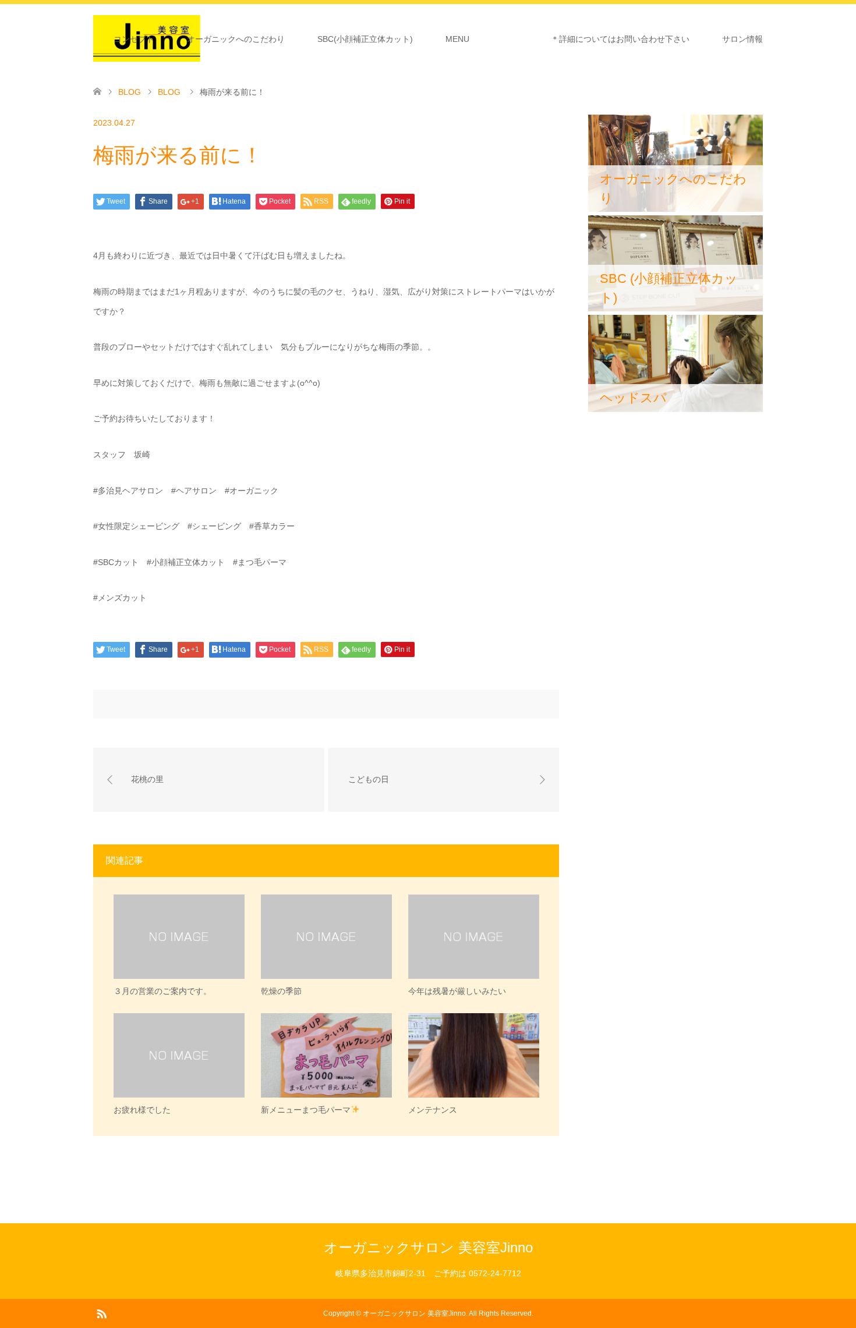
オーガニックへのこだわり (236, 39)
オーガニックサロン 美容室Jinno (428, 1247)
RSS (101, 1313)
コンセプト (134, 39)
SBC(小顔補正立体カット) (365, 39)
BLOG (129, 92)
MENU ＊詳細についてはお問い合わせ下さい (567, 39)
